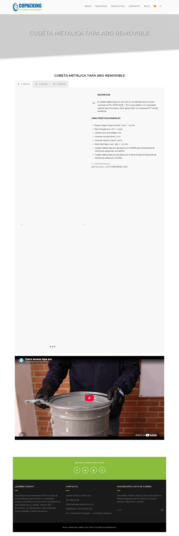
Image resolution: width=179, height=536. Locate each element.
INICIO (88, 6)
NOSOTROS (101, 6)
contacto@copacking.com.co (81, 504)
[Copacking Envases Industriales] (22, 6)
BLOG (147, 6)
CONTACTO (134, 6)
